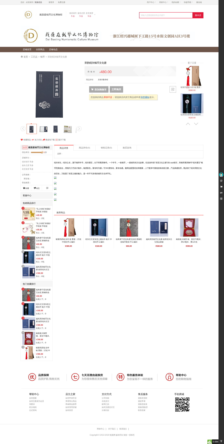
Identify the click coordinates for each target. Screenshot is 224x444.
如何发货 (69, 410)
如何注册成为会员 (36, 401)
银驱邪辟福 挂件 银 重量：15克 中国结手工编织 (43, 350)
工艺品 (34, 57)
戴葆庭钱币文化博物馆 (39, 147)
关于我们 (112, 429)
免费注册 (61, 2)
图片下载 (60, 140)
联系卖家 (141, 410)
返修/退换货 (143, 407)
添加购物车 (99, 89)
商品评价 (84, 148)
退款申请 (141, 401)
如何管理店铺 (71, 407)
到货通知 (145, 97)
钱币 (42, 57)
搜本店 (198, 15)
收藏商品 (26, 140)
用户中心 (150, 2)
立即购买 (116, 89)
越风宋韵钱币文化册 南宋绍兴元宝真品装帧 (43, 269)
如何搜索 (33, 398)
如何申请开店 (71, 398)
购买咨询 (127, 148)
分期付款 (105, 410)
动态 (37, 188)
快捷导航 (187, 2)
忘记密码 (33, 410)
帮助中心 (100, 429)
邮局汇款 (105, 404)
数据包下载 (49, 140)
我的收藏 (175, 2)
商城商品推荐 (71, 404)
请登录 (51, 2)
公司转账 (105, 398)
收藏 (26, 188)
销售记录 (106, 148)
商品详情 (64, 148)
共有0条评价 (103, 80)
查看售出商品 (71, 401)
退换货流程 (142, 398)
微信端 (199, 2)
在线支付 (105, 401)
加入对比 (37, 140)
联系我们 (123, 429)
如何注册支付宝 (108, 407)
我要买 (32, 404)
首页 (26, 57)
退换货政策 (142, 404)
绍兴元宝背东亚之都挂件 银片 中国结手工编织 (43, 255)
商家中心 (163, 2)
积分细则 (33, 407)
